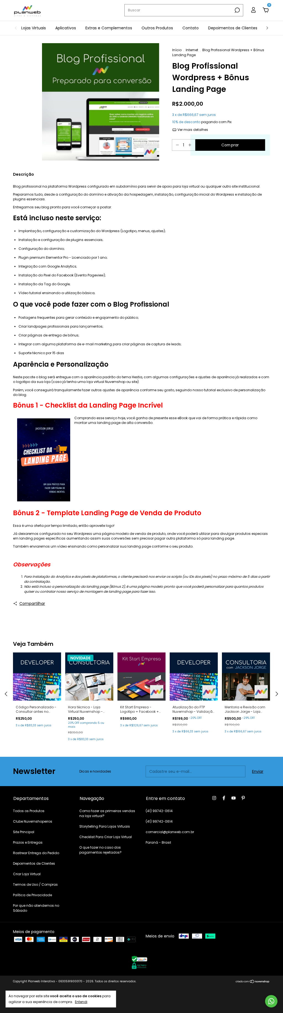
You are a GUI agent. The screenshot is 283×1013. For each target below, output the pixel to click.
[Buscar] (237, 10)
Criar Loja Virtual (27, 874)
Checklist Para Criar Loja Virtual (105, 837)
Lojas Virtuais (33, 28)
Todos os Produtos (28, 811)
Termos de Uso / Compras (35, 884)
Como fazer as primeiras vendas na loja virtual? (107, 813)
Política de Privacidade (32, 895)
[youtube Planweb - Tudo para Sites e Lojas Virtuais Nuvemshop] (233, 798)
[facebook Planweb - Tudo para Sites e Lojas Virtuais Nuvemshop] (224, 798)
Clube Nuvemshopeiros (32, 821)
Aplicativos (65, 28)
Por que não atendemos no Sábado (36, 908)
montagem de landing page (107, 591)
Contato (190, 28)
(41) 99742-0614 (159, 811)
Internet (192, 50)
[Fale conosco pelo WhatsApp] (271, 1001)
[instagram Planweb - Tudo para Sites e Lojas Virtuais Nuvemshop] (214, 798)
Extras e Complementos (108, 28)
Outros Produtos (157, 28)
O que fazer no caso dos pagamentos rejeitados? (100, 850)
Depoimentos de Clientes (232, 28)
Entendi (81, 1001)
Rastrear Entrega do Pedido (36, 853)
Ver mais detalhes (192, 129)
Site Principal (23, 832)
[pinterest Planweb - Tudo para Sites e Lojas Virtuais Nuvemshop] (243, 798)
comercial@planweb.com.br (170, 832)
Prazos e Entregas (28, 842)
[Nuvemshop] (252, 982)
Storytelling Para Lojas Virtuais (104, 826)
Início (177, 50)
